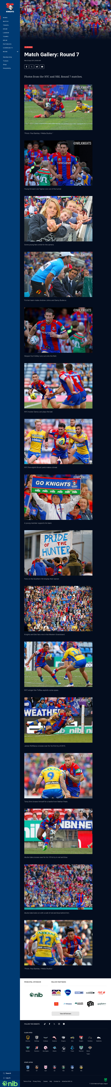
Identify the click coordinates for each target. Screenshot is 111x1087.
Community (8, 48)
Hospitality (7, 68)
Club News (28, 47)
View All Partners (65, 1014)
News (5, 17)
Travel (6, 25)
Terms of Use (27, 1081)
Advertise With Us (67, 1081)
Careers (45, 1081)
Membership (7, 57)
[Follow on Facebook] (49, 1024)
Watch (6, 21)
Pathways (7, 44)
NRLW (5, 40)
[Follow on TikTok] (45, 1024)
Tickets (5, 61)
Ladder (6, 32)
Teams (6, 36)
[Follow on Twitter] (54, 1024)
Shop (5, 64)
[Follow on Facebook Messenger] (64, 1024)
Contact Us (57, 1081)
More (5, 51)
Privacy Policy (37, 1081)
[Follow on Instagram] (59, 1024)
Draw (5, 29)
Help (50, 1081)
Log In (8, 1078)
